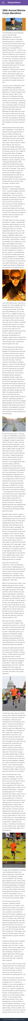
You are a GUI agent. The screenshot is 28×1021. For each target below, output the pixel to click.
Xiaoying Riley (15, 1019)
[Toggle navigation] (3, 2)
